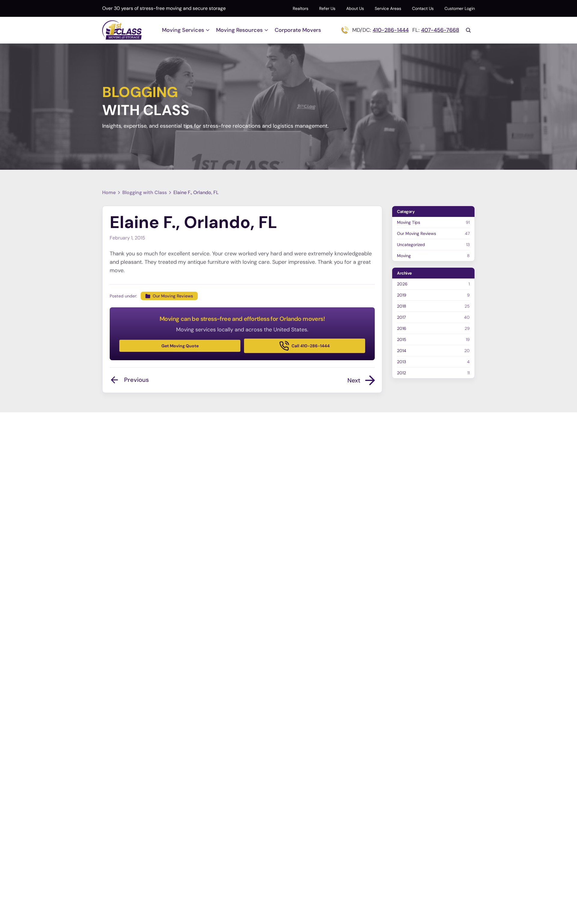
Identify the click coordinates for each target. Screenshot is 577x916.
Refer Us (327, 8)
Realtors (300, 8)
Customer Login (459, 8)
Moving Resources (239, 30)
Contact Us (423, 8)
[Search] (468, 30)
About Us (355, 8)
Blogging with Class (144, 192)
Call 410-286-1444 (311, 345)
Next (353, 380)
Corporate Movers (298, 30)
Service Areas (388, 8)
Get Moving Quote (180, 345)
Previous (136, 380)
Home (109, 192)
